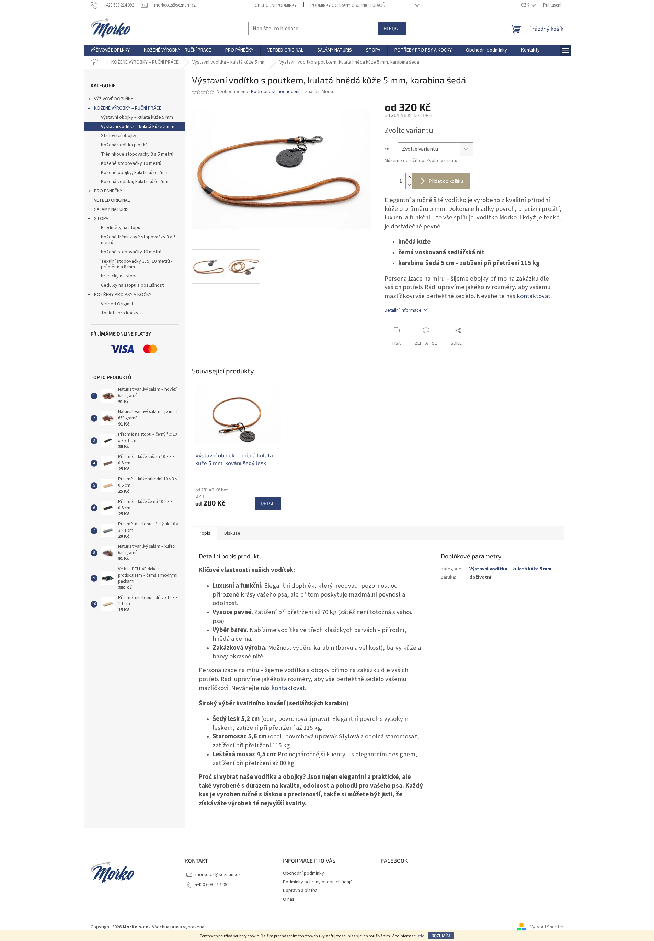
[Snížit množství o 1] (408, 185)
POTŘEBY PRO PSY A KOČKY (122, 294)
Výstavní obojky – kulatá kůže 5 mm (137, 117)
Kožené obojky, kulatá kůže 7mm (135, 172)
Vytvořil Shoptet (547, 926)
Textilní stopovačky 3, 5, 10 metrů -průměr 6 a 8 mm (136, 264)
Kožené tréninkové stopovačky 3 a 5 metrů (138, 240)
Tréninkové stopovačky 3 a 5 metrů (137, 154)
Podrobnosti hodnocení (275, 92)
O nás (289, 899)
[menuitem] (110, 50)
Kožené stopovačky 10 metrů (131, 163)
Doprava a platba (300, 890)
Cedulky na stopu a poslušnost (132, 285)
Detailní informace (403, 310)
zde (420, 936)
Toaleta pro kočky (119, 312)
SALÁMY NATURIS (111, 209)
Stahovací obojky (118, 135)
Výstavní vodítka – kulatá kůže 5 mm (137, 126)
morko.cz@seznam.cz (218, 874)
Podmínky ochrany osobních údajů (347, 5)
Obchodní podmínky (276, 5)
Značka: (320, 91)
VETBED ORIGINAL (112, 200)
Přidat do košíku (446, 181)
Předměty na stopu (120, 227)
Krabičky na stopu (119, 276)
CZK (525, 5)
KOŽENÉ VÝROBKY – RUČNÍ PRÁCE (127, 108)
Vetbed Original (117, 304)
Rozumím (441, 935)
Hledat (391, 28)
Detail (268, 503)
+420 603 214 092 (212, 884)
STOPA (101, 218)
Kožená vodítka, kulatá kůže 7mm (135, 181)
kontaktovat (533, 296)
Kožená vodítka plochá (124, 144)
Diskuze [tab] (232, 533)
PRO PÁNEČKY (108, 191)
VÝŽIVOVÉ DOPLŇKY (113, 98)
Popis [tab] (204, 533)
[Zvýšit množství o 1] (408, 177)
